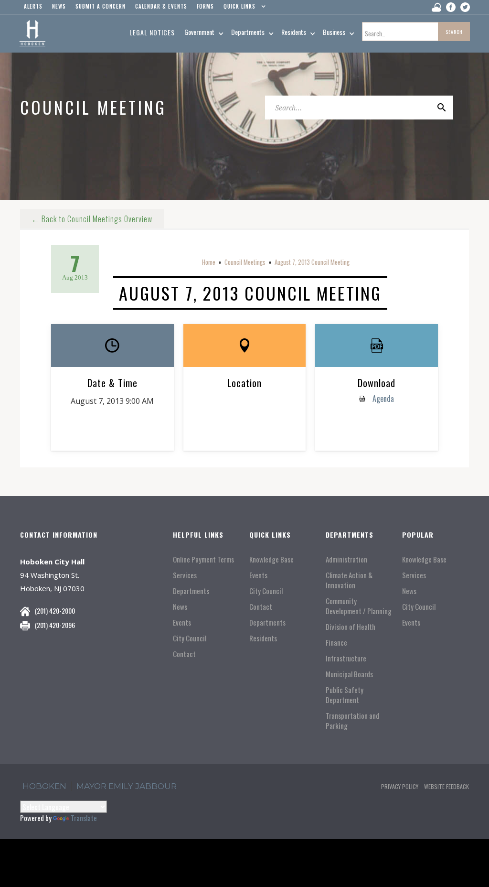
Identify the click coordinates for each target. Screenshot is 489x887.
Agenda (382, 398)
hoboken (44, 786)
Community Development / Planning (359, 606)
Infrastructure (346, 658)
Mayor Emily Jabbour (126, 786)
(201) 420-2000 (55, 611)
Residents (263, 638)
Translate (84, 817)
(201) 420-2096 (55, 625)
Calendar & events (161, 6)
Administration (346, 559)
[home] (32, 33)
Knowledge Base (271, 559)
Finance (336, 643)
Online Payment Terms (203, 559)
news (59, 6)
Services (185, 575)
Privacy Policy (399, 786)
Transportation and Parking (352, 721)
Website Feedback (446, 786)
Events (182, 622)
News (180, 607)
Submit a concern (100, 6)
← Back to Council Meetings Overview (92, 219)
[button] (242, 8)
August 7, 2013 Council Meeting (312, 262)
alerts (33, 6)
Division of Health (350, 627)
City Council (189, 638)
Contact (184, 654)
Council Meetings (245, 262)
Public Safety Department (344, 695)
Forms (205, 6)
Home (208, 262)
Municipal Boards (349, 674)
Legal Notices (152, 32)
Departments (191, 591)
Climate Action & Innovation (349, 580)
